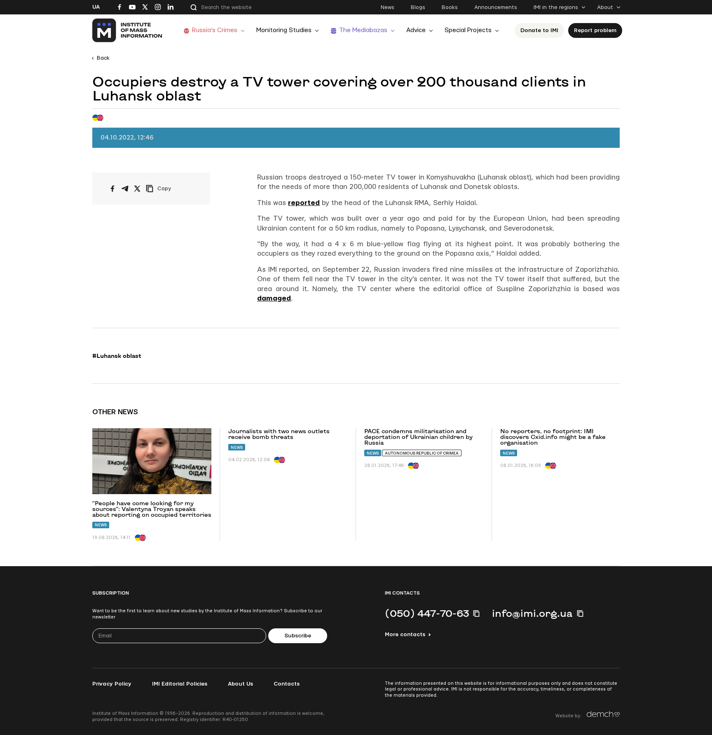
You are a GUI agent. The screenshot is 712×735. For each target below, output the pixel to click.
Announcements (495, 7)
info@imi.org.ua (532, 613)
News (387, 7)
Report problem (595, 30)
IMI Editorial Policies (179, 684)
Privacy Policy (111, 684)
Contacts (287, 684)
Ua (96, 7)
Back (103, 58)
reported (304, 202)
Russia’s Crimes (214, 30)
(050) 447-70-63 (427, 613)
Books (450, 7)
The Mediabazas (363, 30)
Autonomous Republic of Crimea (422, 453)
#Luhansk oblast (116, 356)
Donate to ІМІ (539, 30)
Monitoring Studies (284, 30)
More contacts (405, 634)
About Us (240, 684)
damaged (274, 298)
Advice (416, 30)
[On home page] (127, 30)
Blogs (418, 7)
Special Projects (468, 30)
